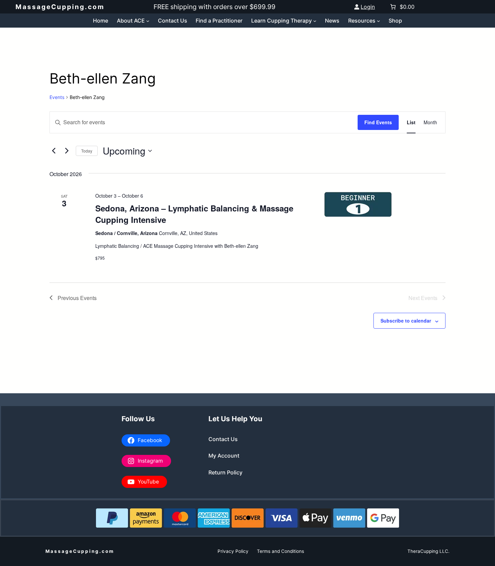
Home (100, 20)
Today (86, 151)
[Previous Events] (54, 151)
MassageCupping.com (60, 7)
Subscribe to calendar (406, 320)
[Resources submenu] (378, 20)
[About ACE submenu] (148, 20)
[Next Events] (67, 151)
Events (57, 97)
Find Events (378, 122)
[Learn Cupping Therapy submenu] (315, 20)
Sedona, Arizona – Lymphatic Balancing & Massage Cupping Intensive (194, 213)
